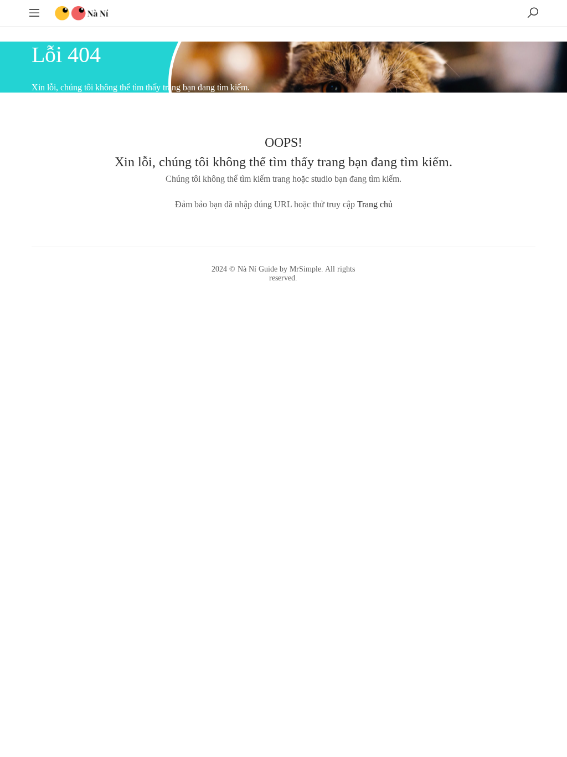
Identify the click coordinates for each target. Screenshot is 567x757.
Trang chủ (375, 204)
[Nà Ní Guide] (82, 12)
